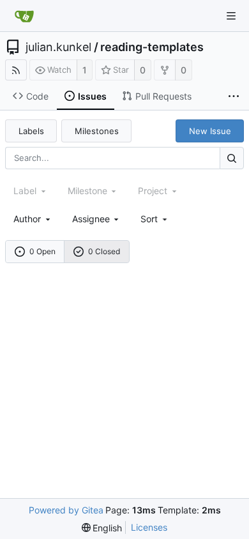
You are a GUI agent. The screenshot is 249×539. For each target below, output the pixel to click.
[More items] (233, 96)
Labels (31, 131)
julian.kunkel (58, 47)
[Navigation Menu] (231, 15)
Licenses (149, 527)
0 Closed (104, 251)
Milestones (97, 131)
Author (27, 218)
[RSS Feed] (16, 69)
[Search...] (232, 158)
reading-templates (152, 47)
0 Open (42, 251)
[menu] (154, 218)
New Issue (210, 131)
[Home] (24, 15)
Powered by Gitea (66, 510)
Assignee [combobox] (91, 218)
